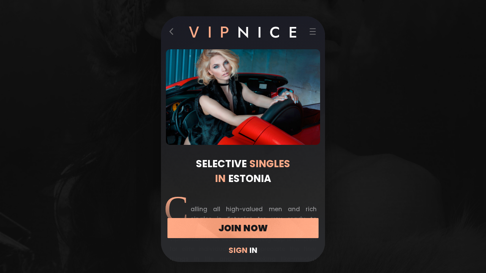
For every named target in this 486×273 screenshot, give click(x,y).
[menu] (313, 33)
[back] (173, 33)
